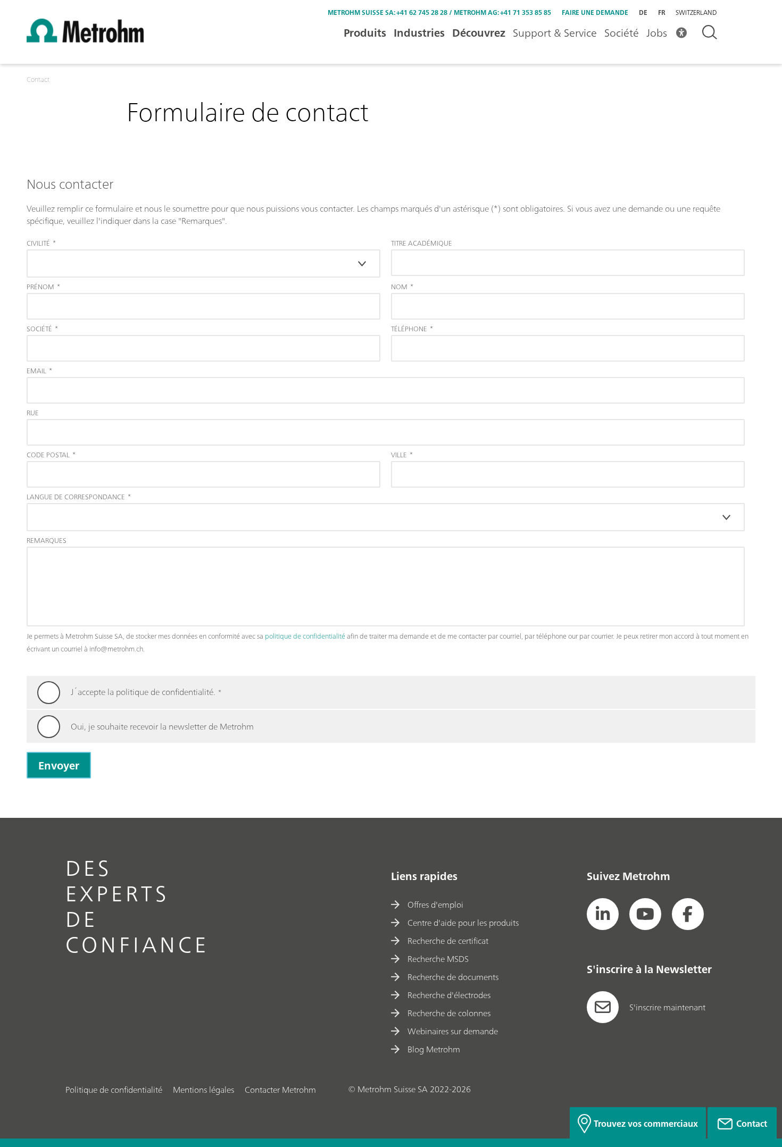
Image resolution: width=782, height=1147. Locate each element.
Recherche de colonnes (448, 1013)
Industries (419, 32)
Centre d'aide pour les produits (463, 922)
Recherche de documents (452, 976)
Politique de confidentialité (113, 1089)
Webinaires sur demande (452, 1031)
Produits (365, 32)
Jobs (656, 32)
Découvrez (478, 32)
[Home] (85, 39)
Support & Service (555, 32)
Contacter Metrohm (280, 1089)
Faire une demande (595, 12)
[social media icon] (603, 914)
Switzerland (696, 13)
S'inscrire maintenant (667, 1007)
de (643, 12)
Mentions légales (203, 1089)
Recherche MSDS (438, 958)
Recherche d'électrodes (448, 995)
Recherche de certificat (447, 940)
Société (621, 32)
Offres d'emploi (435, 904)
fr (661, 12)
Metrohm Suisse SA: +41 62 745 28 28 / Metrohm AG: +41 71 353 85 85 (439, 12)
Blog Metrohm (433, 1049)
